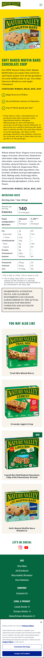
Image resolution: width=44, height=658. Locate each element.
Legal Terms (21, 606)
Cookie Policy (7, 642)
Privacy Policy (22, 611)
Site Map (22, 566)
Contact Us (22, 593)
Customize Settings (22, 647)
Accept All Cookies (22, 654)
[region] (22, 638)
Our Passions (22, 580)
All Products (22, 570)
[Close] (41, 622)
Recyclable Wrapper (21, 575)
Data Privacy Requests (22, 616)
